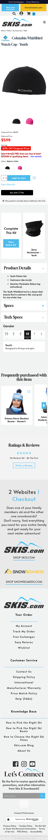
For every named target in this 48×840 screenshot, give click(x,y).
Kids (9, 30)
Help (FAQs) (24, 698)
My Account (24, 625)
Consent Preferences (24, 812)
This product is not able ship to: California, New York (25, 201)
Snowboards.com (33, 7)
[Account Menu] (21, 13)
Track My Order (24, 631)
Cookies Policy (25, 825)
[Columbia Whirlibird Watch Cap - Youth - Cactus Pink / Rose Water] (29, 120)
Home (3, 30)
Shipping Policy (24, 677)
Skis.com (10, 7)
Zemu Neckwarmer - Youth (34, 252)
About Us (24, 750)
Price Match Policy (24, 693)
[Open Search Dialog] (14, 13)
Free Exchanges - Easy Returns (24, 2)
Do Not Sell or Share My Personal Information (24, 827)
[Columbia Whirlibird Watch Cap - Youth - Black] (16, 120)
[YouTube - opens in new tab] (32, 763)
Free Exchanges (24, 636)
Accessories (17, 30)
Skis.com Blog (24, 745)
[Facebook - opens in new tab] (15, 763)
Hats (25, 30)
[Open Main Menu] (40, 22)
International (24, 682)
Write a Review (24, 465)
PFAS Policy (22, 831)
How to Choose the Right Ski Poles (24, 738)
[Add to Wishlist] (34, 178)
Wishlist (24, 647)
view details (36, 156)
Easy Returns (24, 642)
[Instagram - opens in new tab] (24, 763)
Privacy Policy (9, 825)
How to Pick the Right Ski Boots (24, 730)
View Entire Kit (8, 184)
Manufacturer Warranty (24, 688)
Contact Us (24, 671)
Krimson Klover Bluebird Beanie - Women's (17, 420)
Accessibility (36, 831)
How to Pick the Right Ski (24, 722)
